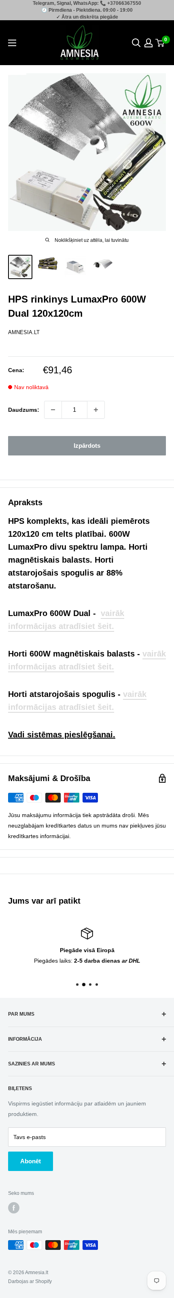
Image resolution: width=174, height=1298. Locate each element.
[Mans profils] (148, 42)
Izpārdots (87, 445)
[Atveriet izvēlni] (12, 43)
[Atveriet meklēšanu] (136, 42)
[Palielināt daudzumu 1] (95, 409)
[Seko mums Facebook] (13, 1207)
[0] (160, 42)
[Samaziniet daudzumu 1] (53, 409)
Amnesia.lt (24, 332)
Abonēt (30, 1161)
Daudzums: (23, 410)
